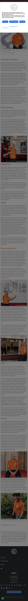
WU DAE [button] (3, 557)
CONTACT (14, 573)
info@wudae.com (14, 582)
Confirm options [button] (14, 21)
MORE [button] (2, 564)
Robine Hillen (13, 525)
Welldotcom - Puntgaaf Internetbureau (16, 597)
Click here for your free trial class (14, 592)
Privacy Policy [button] (5, 27)
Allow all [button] (22, 21)
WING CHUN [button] (4, 561)
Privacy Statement (20, 596)
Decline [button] (5, 21)
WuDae (7, 596)
